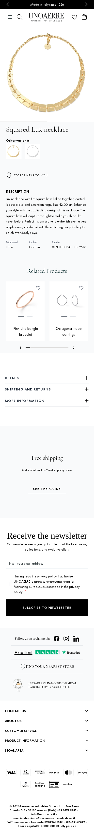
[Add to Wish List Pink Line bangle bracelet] (38, 287)
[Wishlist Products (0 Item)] (74, 17)
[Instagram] (66, 639)
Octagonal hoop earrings (69, 331)
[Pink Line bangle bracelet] (25, 300)
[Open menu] (10, 17)
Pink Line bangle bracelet (25, 331)
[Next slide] (86, 4)
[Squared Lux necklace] (32, 151)
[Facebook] (57, 639)
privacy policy (47, 576)
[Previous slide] (8, 4)
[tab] (21, 316)
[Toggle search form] (20, 17)
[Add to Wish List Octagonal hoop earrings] (81, 287)
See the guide (47, 488)
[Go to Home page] (47, 17)
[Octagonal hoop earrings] (68, 300)
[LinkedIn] (76, 639)
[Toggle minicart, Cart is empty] (84, 17)
